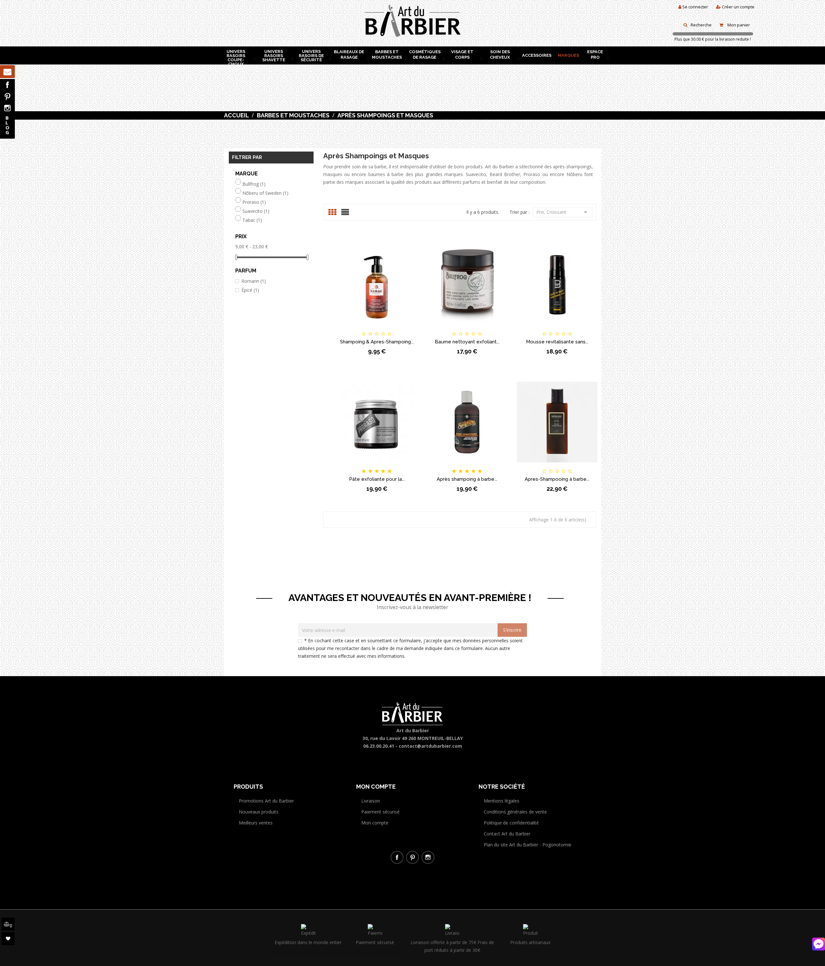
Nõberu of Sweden (265, 193)
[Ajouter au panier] (344, 328)
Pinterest (7, 96)
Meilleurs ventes (256, 823)
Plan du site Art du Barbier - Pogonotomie (527, 845)
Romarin (253, 281)
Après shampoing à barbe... (467, 479)
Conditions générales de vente (515, 812)
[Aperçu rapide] (410, 328)
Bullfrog (254, 184)
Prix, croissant (562, 212)
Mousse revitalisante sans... (557, 342)
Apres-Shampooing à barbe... (557, 479)
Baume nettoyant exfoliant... (467, 342)
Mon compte (374, 823)
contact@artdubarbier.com (430, 746)
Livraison (370, 801)
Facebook (7, 84)
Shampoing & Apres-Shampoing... (377, 342)
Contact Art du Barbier (507, 834)
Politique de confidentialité (511, 823)
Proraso (254, 202)
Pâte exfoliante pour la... (377, 479)
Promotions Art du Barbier (266, 801)
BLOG (7, 124)
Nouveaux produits (258, 812)
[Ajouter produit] (388, 328)
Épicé (250, 290)
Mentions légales (501, 801)
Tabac (252, 220)
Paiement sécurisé (380, 812)
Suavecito (255, 211)
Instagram (7, 108)
